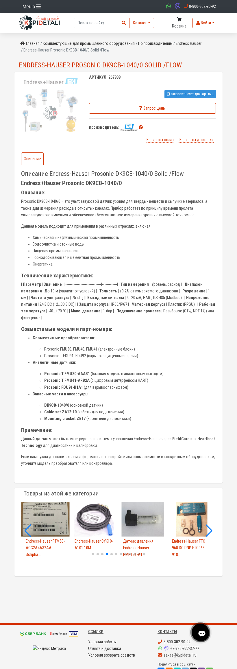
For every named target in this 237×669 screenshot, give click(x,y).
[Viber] (167, 648)
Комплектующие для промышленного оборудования (89, 43)
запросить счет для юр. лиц (191, 94)
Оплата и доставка (104, 648)
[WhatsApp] (161, 648)
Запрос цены (154, 108)
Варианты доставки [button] (196, 139)
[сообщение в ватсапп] (168, 6)
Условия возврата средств (111, 655)
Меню (29, 6)
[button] (141, 127)
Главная (33, 43)
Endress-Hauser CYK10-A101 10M (94, 544)
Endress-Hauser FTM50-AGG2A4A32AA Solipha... (45, 548)
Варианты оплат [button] (160, 139)
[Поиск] (123, 23)
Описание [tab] (32, 158)
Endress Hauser (188, 43)
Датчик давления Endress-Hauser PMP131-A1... (138, 548)
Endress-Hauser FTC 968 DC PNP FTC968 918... (188, 548)
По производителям (155, 43)
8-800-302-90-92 (176, 641)
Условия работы (102, 641)
